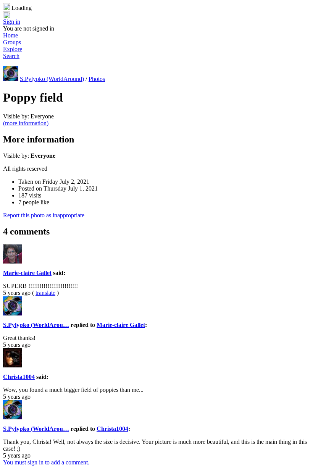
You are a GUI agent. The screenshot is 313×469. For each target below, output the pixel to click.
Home (10, 35)
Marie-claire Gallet (27, 273)
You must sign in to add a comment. (46, 462)
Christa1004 (19, 377)
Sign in (11, 21)
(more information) (25, 123)
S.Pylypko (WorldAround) (52, 79)
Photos (97, 79)
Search (11, 56)
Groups (12, 42)
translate (45, 292)
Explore (12, 49)
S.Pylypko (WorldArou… (36, 325)
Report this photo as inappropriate (43, 215)
